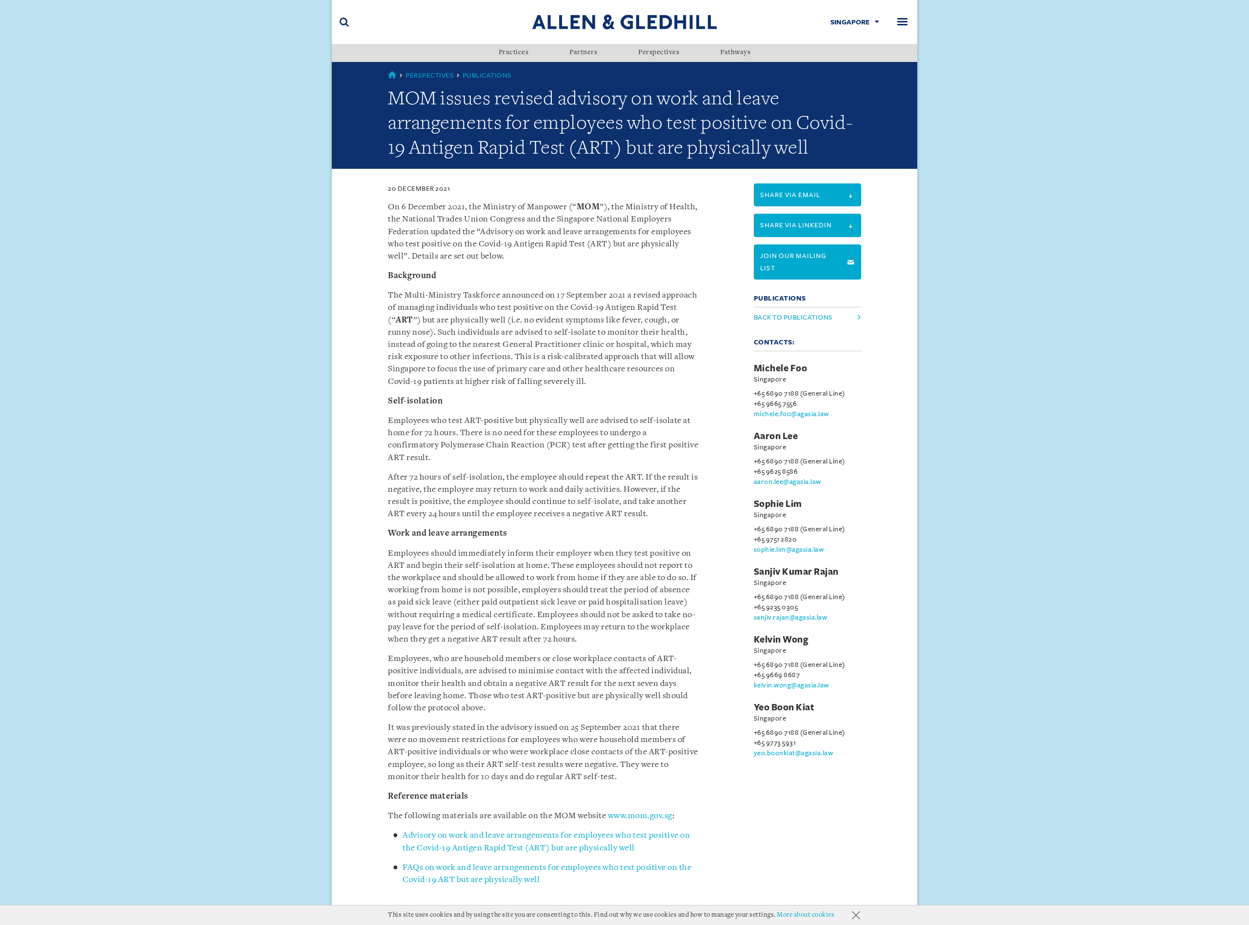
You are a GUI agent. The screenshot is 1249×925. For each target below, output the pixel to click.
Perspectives (658, 52)
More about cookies (805, 915)
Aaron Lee (776, 436)
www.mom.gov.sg (640, 816)
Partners (583, 52)
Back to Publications (793, 317)
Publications (487, 75)
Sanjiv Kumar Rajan (796, 572)
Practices (514, 52)
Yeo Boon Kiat (784, 707)
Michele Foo (780, 368)
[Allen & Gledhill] (624, 22)
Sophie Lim (778, 504)
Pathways (735, 52)
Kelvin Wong (781, 639)
